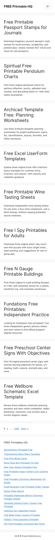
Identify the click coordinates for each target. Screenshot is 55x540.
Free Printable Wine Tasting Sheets (24, 194)
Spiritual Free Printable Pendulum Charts (24, 71)
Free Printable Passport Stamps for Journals (25, 27)
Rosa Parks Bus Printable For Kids (21, 463)
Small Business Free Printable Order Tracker (26, 487)
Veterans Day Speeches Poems (20, 511)
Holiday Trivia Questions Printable (21, 519)
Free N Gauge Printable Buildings (23, 271)
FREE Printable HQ (18, 6)
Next (25, 428)
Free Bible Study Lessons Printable (22, 515)
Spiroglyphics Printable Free (18, 450)
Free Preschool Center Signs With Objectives (27, 350)
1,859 (16, 428)
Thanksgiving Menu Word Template (22, 454)
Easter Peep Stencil (14, 491)
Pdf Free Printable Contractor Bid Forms (24, 524)
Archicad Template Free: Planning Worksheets (23, 115)
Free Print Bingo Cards (15, 458)
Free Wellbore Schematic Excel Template (21, 391)
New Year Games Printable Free (20, 467)
